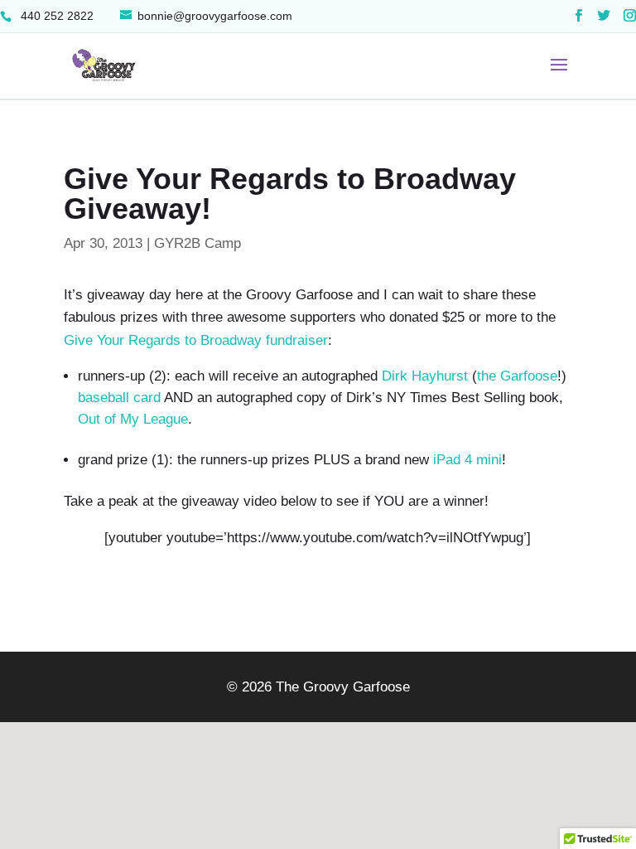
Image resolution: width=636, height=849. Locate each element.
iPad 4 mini (467, 460)
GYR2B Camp (197, 243)
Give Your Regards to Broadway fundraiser (196, 340)
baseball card (119, 397)
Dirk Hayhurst (425, 376)
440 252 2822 (55, 15)
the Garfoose (517, 376)
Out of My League (133, 419)
